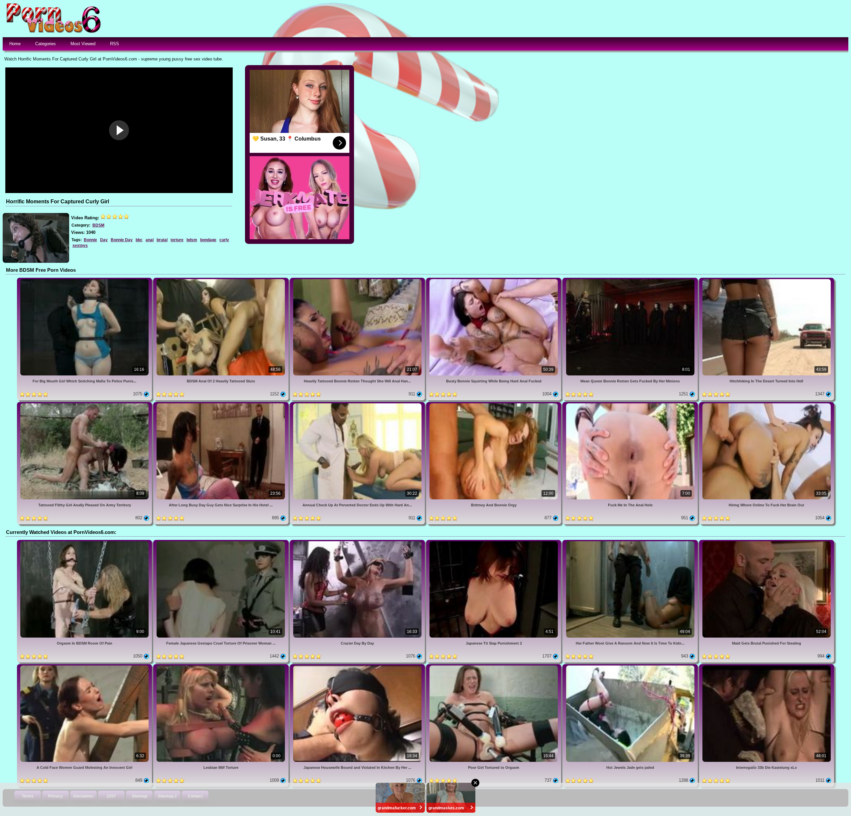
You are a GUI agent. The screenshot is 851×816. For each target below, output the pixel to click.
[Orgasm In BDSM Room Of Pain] (85, 542)
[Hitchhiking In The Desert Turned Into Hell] (766, 280)
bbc (139, 240)
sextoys (80, 245)
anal (150, 240)
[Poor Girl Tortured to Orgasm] (494, 666)
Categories (45, 43)
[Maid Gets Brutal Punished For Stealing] (766, 542)
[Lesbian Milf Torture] (221, 666)
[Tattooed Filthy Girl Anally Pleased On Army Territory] (85, 404)
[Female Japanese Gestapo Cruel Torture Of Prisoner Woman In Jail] (221, 542)
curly (224, 240)
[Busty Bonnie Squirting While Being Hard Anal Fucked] (494, 280)
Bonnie (90, 240)
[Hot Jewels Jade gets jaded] (630, 666)
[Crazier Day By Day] (358, 542)
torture (177, 240)
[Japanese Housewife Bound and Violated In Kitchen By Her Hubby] (358, 666)
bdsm (191, 240)
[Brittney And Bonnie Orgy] (494, 404)
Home (15, 43)
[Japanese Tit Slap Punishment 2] (494, 542)
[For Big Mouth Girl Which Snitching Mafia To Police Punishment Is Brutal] (85, 280)
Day (104, 240)
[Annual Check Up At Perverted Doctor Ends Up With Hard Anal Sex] (358, 404)
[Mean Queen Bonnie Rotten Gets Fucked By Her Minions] (630, 280)
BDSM (98, 225)
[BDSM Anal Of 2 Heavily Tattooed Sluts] (221, 280)
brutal (162, 240)
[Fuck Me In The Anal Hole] (630, 404)
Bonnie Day (122, 240)
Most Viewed (82, 43)
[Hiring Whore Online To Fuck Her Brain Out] (766, 404)
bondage (208, 240)
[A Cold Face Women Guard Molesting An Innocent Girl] (85, 666)
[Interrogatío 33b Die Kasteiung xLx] (766, 666)
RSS (114, 43)
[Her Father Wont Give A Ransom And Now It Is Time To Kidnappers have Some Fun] (630, 542)
